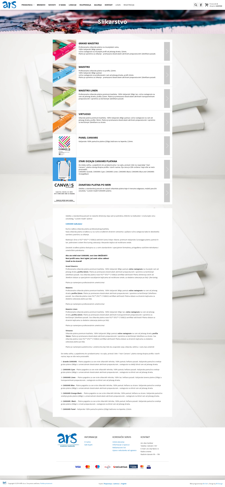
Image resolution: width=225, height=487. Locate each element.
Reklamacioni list (119, 447)
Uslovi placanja (118, 442)
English (123, 484)
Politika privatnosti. (46, 483)
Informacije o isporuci (121, 445)
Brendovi (41, 5)
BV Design (219, 484)
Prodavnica (27, 5)
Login (118, 5)
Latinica (116, 484)
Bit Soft (205, 484)
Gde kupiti (88, 445)
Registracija (129, 5)
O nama (62, 5)
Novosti (52, 5)
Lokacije (72, 5)
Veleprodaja (85, 5)
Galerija (98, 5)
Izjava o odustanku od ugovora (124, 450)
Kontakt (108, 5)
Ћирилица (108, 484)
